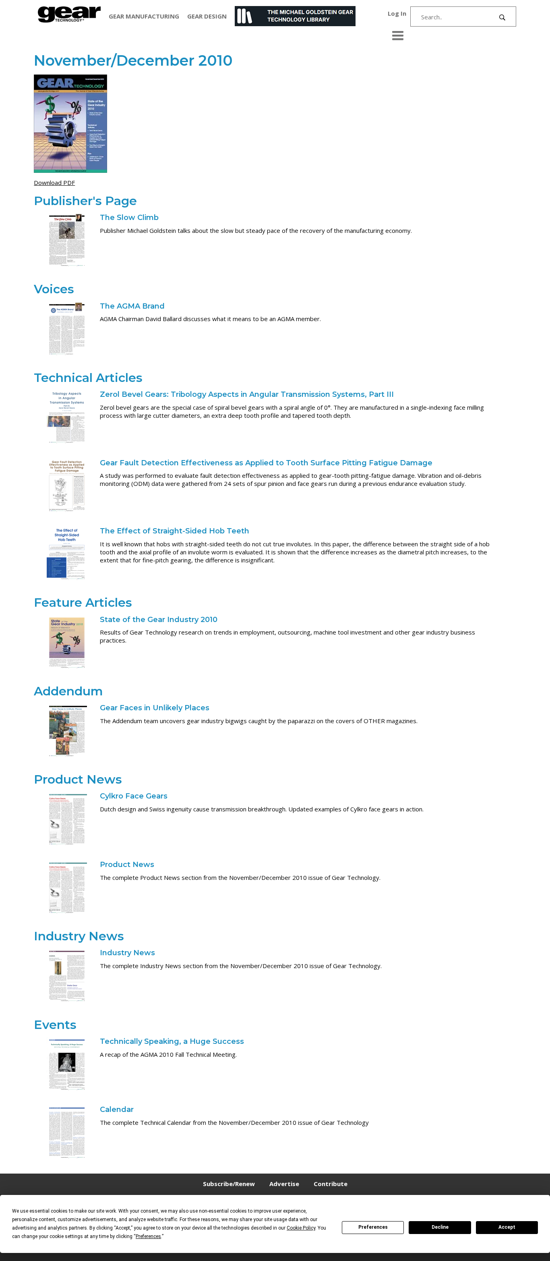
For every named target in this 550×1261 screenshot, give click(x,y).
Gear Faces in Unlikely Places (154, 707)
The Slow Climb (129, 217)
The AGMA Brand (132, 306)
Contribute (330, 1184)
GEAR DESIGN (207, 16)
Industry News (127, 952)
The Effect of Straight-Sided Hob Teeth (174, 531)
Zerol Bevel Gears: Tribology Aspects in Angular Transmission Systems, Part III (247, 394)
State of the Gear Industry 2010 (158, 619)
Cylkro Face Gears (133, 796)
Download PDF (54, 182)
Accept (506, 1227)
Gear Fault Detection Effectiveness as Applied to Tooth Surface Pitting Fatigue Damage (266, 462)
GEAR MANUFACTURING (144, 16)
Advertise (284, 1184)
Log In (397, 13)
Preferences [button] (148, 1236)
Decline (440, 1227)
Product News (127, 864)
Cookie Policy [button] (301, 1228)
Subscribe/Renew (229, 1184)
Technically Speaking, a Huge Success (172, 1041)
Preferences (373, 1227)
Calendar (117, 1109)
